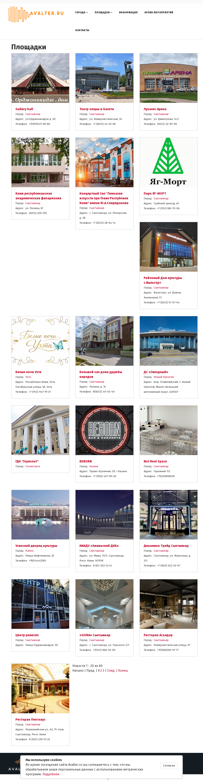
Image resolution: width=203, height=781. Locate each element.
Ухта (28, 377)
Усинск (29, 550)
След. (111, 670)
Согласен (169, 765)
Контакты (82, 30)
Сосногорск (32, 466)
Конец (123, 670)
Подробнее (50, 774)
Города (80, 12)
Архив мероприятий (159, 12)
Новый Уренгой (164, 377)
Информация (128, 12)
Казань (93, 466)
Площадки (102, 12)
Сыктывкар (32, 114)
